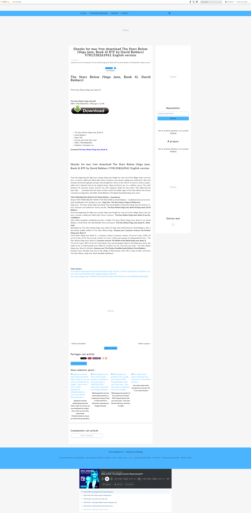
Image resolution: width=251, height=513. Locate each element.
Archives (114, 13)
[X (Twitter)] (193, 2)
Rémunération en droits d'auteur (142, 457)
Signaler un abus (122, 457)
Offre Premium (157, 457)
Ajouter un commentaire (86, 435)
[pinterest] (197, 2)
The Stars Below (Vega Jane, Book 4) (93, 150)
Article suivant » (144, 344)
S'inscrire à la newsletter (79, 363)
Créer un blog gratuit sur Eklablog (94, 457)
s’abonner (108, 484)
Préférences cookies (186, 457)
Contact (124, 13)
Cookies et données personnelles (170, 457)
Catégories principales (99, 13)
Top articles (107, 457)
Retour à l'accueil (110, 348)
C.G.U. (130, 457)
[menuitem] (83, 13)
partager (119, 484)
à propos (130, 484)
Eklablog (139, 452)
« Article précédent (78, 344)
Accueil (83, 13)
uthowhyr (174, 131)
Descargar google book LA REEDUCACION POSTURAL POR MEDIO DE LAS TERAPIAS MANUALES (109, 276)
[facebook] (190, 2)
